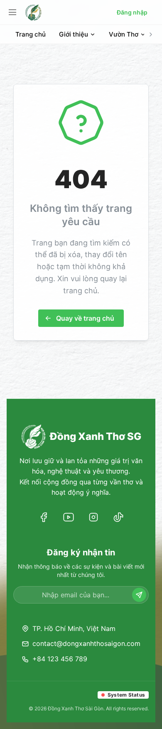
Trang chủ (30, 34)
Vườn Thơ (123, 34)
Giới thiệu (73, 34)
